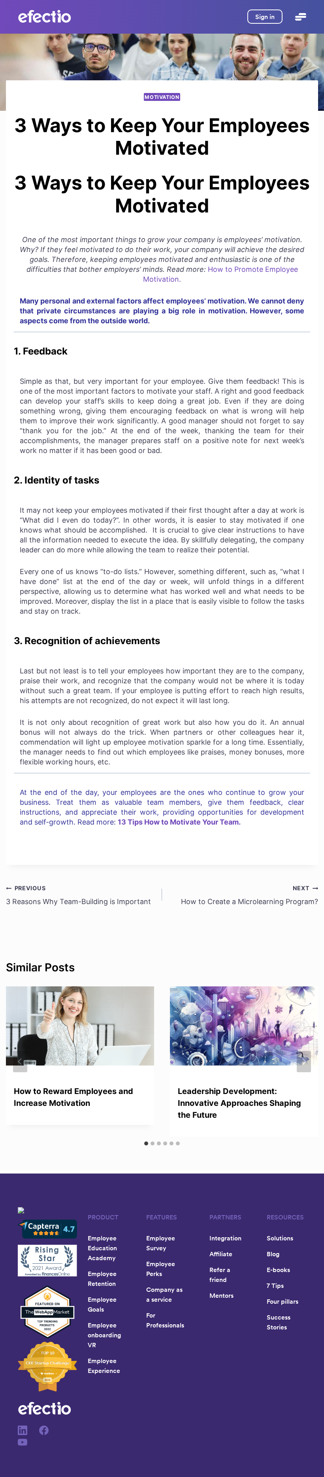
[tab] (146, 1143)
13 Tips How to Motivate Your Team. (179, 822)
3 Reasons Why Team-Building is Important (78, 895)
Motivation (162, 97)
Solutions (280, 1238)
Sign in (265, 17)
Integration (225, 1238)
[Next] (304, 1061)
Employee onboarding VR (104, 1335)
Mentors (221, 1295)
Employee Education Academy (102, 1248)
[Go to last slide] (20, 1061)
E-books (278, 1270)
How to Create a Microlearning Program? (249, 895)
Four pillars (282, 1301)
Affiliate (220, 1254)
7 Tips (275, 1285)
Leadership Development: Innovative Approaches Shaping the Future (239, 1103)
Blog (273, 1254)
